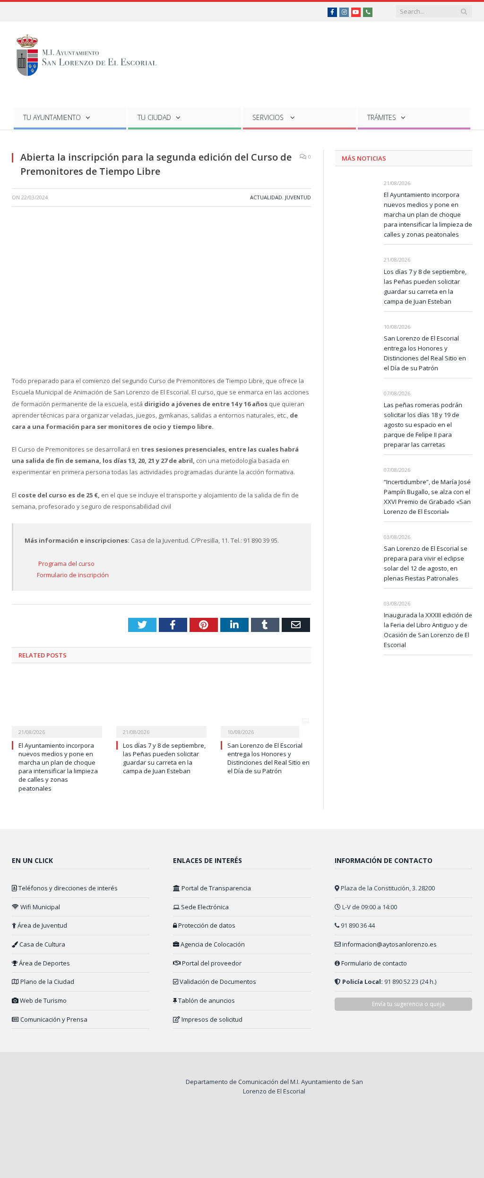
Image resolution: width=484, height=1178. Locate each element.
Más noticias (364, 158)
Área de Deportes (43, 963)
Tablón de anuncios (206, 1000)
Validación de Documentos (217, 981)
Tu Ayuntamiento (52, 117)
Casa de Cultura (41, 944)
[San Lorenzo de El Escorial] (91, 53)
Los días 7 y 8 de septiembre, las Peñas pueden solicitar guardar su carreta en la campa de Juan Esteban (164, 758)
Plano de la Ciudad (46, 981)
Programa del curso (66, 563)
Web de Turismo (42, 1000)
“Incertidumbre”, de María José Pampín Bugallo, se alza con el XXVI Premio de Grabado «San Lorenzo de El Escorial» (427, 497)
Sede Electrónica (204, 907)
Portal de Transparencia (215, 888)
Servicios (268, 117)
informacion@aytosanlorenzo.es (389, 944)
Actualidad (266, 197)
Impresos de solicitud (211, 1019)
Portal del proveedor (211, 963)
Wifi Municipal (39, 907)
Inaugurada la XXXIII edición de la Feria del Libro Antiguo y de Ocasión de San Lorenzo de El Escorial (428, 630)
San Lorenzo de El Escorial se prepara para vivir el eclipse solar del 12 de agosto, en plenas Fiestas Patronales (425, 563)
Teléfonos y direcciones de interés (67, 888)
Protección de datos (206, 925)
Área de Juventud (41, 925)
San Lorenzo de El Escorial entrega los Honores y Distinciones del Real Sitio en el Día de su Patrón (268, 758)
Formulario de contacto (374, 963)
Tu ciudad (154, 117)
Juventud (298, 197)
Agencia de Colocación (212, 944)
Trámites (381, 117)
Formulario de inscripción (73, 575)
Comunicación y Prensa (53, 1019)
